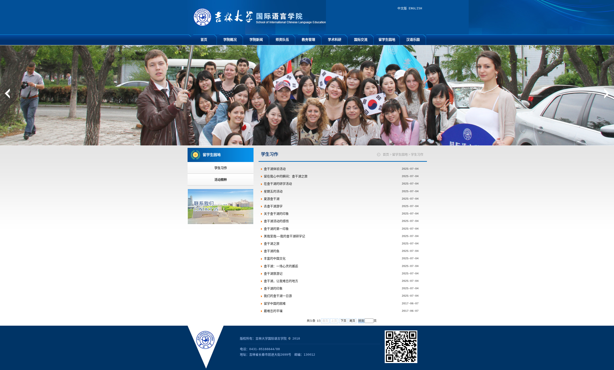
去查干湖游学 (273, 206)
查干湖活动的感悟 (276, 221)
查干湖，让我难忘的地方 (281, 281)
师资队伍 (282, 39)
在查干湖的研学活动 (278, 184)
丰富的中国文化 (275, 258)
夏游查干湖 (271, 199)
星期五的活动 (273, 191)
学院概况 (230, 39)
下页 (343, 321)
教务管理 (308, 39)
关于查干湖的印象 (276, 214)
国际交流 (360, 39)
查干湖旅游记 (273, 274)
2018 (296, 339)
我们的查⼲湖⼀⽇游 (278, 296)
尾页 (352, 321)
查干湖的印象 (273, 288)
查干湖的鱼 (271, 251)
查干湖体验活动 (275, 169)
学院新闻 (256, 39)
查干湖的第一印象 (276, 229)
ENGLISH (415, 8)
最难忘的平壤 (273, 311)
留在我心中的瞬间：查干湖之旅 (285, 176)
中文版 (402, 8)
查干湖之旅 (271, 244)
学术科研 (334, 39)
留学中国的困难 (275, 304)
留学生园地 (386, 39)
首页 (204, 39)
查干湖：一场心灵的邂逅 (281, 266)
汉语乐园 (413, 39)
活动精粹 (220, 179)
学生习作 (220, 168)
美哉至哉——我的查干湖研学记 (284, 236)
